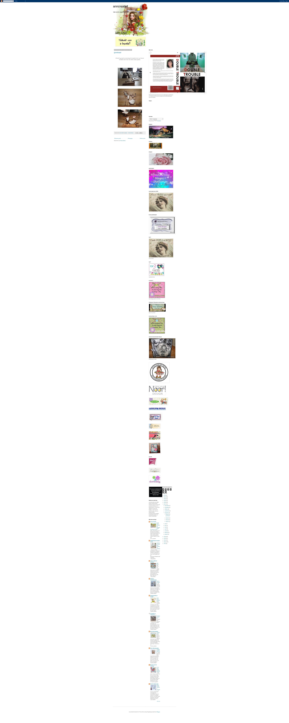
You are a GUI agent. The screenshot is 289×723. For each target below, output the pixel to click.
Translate (159, 120)
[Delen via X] (139, 133)
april (166, 529)
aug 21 (167, 518)
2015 (165, 538)
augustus (167, 512)
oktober (166, 509)
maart (166, 530)
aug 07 (167, 521)
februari (166, 532)
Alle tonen (158, 701)
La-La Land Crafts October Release (158, 669)
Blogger (158, 711)
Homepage (130, 138)
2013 (165, 541)
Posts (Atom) (122, 140)
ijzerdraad (117, 52)
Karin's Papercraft (154, 684)
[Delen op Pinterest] (141, 133)
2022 (165, 495)
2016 (165, 536)
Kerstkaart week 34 (158, 617)
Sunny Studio (153, 521)
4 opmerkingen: (131, 132)
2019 (165, 500)
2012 (165, 543)
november (167, 507)
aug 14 (167, 519)
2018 (165, 502)
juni (166, 525)
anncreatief (120, 6)
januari (166, 534)
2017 (165, 504)
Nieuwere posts (117, 138)
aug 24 (167, 514)
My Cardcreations (154, 631)
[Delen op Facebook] (140, 133)
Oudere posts (142, 138)
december (167, 505)
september (167, 510)
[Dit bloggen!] (137, 133)
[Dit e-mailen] (136, 133)
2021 (165, 497)
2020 (165, 498)
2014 (165, 540)
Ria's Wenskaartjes (154, 648)
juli (165, 523)
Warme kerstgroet (158, 582)
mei (166, 527)
